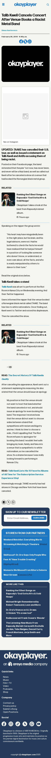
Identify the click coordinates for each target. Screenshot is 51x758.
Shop (5, 692)
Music (6, 680)
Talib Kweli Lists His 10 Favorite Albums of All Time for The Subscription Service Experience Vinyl (25, 475)
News (5, 677)
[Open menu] (3, 4)
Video (6, 686)
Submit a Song (10, 709)
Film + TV (7, 683)
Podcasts (7, 689)
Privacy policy (9, 706)
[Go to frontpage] (25, 4)
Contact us (8, 703)
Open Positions (10, 712)
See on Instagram (10, 142)
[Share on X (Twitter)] (25, 42)
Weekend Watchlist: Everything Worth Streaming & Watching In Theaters (25, 544)
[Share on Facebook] (21, 42)
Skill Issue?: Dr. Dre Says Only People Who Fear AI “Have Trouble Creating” (25, 560)
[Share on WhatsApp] (30, 42)
